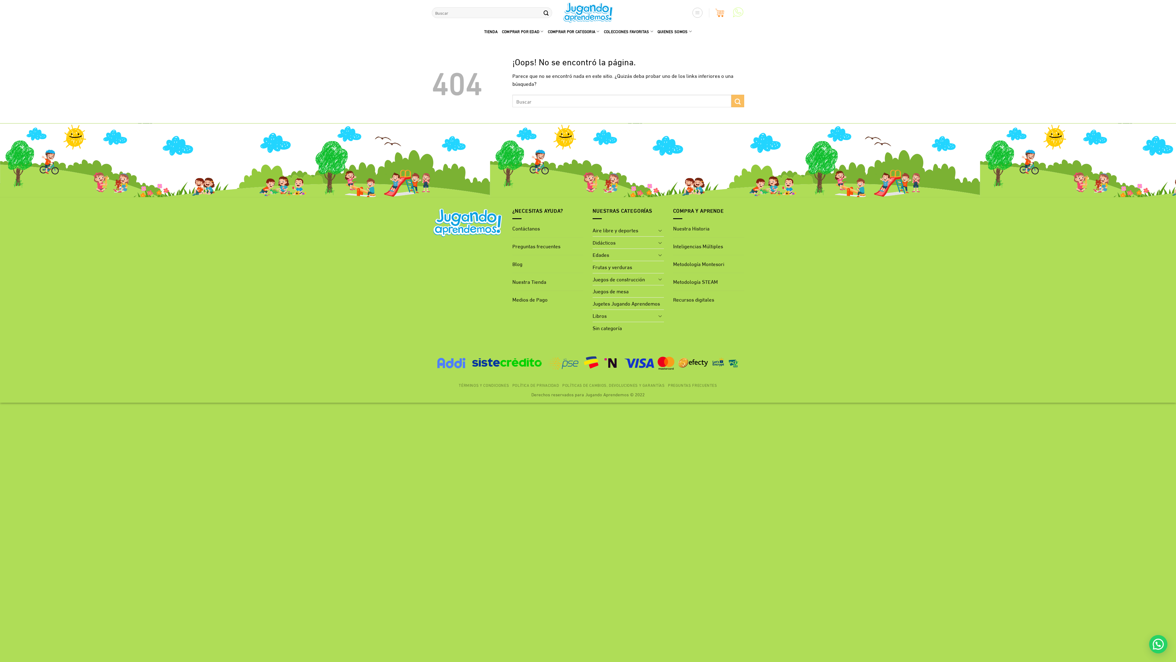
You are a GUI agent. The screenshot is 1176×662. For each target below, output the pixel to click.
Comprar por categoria (572, 31)
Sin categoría (607, 328)
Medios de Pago (530, 299)
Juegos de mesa (611, 291)
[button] (697, 13)
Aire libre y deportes (615, 230)
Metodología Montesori (698, 264)
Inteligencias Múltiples (698, 246)
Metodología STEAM (695, 281)
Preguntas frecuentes (536, 246)
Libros (600, 315)
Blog (517, 264)
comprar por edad (520, 31)
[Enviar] (546, 12)
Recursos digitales (694, 299)
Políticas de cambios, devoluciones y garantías (613, 385)
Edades (601, 254)
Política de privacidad (535, 385)
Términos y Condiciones (484, 385)
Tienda (491, 31)
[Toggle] (660, 230)
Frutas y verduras (612, 267)
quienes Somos (673, 31)
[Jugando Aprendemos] (588, 13)
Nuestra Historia (691, 228)
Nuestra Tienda (529, 281)
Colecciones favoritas (626, 31)
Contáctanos (526, 228)
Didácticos (604, 242)
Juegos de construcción (619, 279)
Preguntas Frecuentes (692, 385)
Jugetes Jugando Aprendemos (626, 303)
